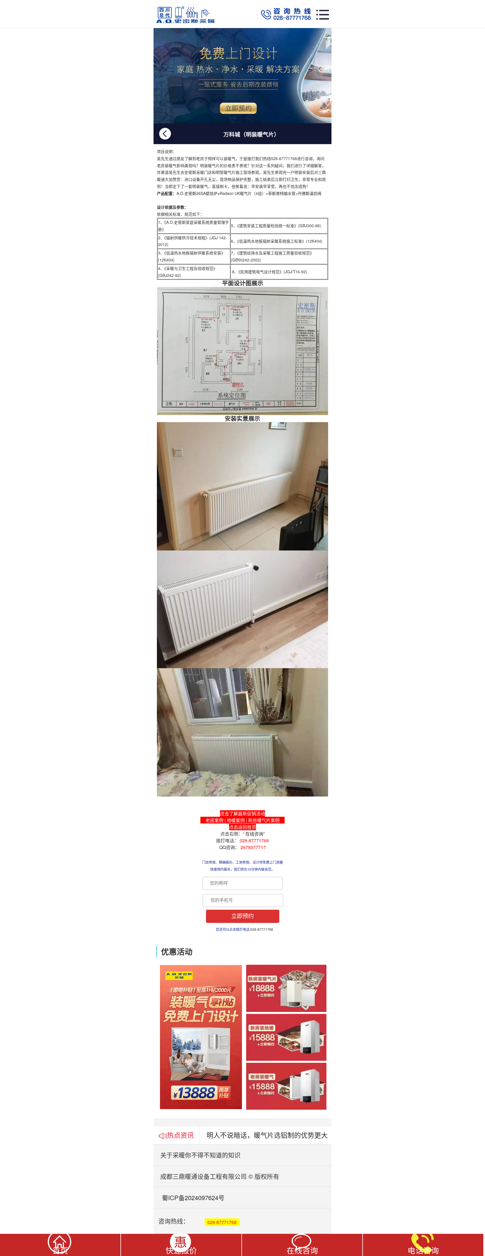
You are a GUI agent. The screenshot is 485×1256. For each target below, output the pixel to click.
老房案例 (214, 820)
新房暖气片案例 (264, 820)
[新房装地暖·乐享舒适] (243, 75)
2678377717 (253, 847)
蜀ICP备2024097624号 (189, 1197)
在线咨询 (254, 833)
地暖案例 (236, 820)
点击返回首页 (242, 827)
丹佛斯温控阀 (309, 193)
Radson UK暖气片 (236, 193)
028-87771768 (254, 840)
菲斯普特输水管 (282, 193)
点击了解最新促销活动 (242, 813)
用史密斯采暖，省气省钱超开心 (254, 1135)
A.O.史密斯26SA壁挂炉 (197, 193)
